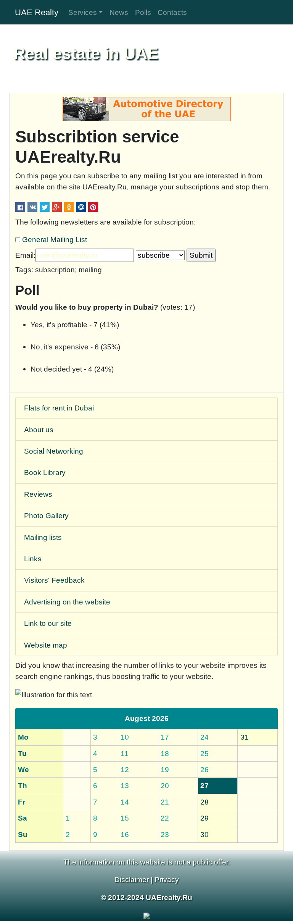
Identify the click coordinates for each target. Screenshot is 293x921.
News (118, 12)
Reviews (38, 494)
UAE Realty (36, 12)
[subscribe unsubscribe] (160, 255)
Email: (25, 255)
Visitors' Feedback (54, 580)
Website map (45, 645)
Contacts (172, 12)
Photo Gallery (46, 515)
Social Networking (53, 451)
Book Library (45, 472)
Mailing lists (43, 537)
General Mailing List (54, 239)
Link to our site (48, 623)
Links (33, 558)
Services (82, 12)
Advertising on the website (67, 602)
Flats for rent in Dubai (59, 408)
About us (38, 429)
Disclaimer (131, 879)
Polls (143, 12)
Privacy (167, 879)
